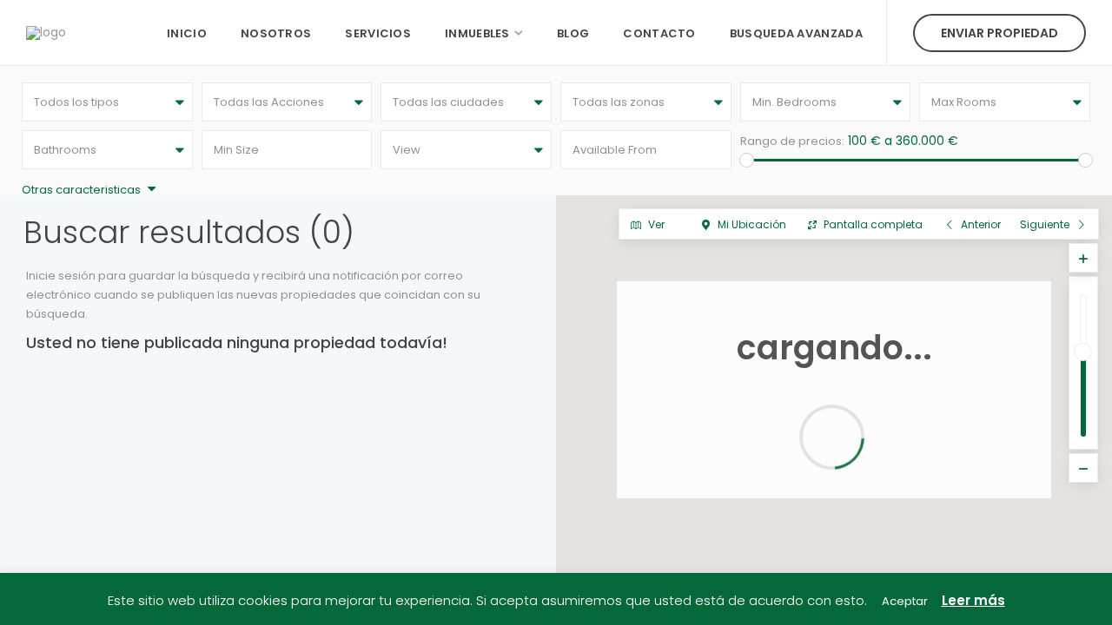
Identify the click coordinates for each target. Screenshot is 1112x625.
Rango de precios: (792, 141)
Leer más (973, 600)
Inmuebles (477, 33)
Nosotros (276, 33)
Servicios (378, 33)
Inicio (187, 33)
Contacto (659, 33)
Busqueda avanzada (796, 33)
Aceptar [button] (905, 601)
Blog (573, 33)
